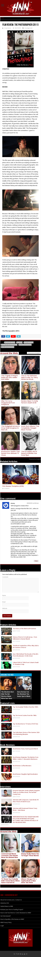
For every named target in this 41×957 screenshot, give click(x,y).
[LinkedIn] (22, 954)
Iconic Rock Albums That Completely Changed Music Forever (30, 428)
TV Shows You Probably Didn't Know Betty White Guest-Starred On (10, 880)
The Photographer (25, 344)
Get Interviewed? (5, 916)
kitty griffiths (29, 342)
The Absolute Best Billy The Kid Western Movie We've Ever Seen (7, 695)
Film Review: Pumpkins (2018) (13, 486)
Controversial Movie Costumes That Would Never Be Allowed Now (9, 855)
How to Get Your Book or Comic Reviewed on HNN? (15, 913)
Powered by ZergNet (35, 459)
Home (2, 18)
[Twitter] (18, 954)
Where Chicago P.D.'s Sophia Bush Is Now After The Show (28, 880)
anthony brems (10, 342)
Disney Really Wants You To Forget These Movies (30, 854)
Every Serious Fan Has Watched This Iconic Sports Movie (23, 694)
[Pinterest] (20, 954)
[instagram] (26, 954)
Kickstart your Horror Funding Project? (11, 909)
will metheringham (8, 347)
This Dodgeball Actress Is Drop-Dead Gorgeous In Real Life (10, 428)
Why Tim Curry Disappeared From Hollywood (8, 402)
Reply (36, 561)
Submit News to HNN (6, 906)
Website (4, 608)
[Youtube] (24, 954)
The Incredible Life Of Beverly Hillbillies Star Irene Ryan (29, 453)
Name (4, 595)
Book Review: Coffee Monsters (22, 765)
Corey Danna (7, 28)
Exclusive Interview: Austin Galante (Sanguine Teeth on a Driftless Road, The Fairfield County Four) (26, 792)
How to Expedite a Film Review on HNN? (12, 919)
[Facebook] (16, 954)
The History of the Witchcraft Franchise (24, 628)
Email (3, 602)
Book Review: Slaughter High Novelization (25, 774)
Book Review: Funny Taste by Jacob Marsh (25, 749)
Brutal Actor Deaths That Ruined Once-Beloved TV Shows (10, 453)
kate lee (19, 342)
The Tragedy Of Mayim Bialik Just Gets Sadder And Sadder (9, 377)
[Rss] (14, 954)
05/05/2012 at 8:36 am (33, 503)
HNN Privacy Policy (5, 922)
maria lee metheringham (9, 344)
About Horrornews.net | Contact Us (11, 900)
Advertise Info (4, 903)
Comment (5, 577)
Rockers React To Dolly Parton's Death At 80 (29, 402)
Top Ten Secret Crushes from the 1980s (24, 715)
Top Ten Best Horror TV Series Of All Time (25, 724)
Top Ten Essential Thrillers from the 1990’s (25, 707)
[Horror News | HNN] (20, 7)
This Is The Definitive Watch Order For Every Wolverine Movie (29, 377)
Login (2, 925)
